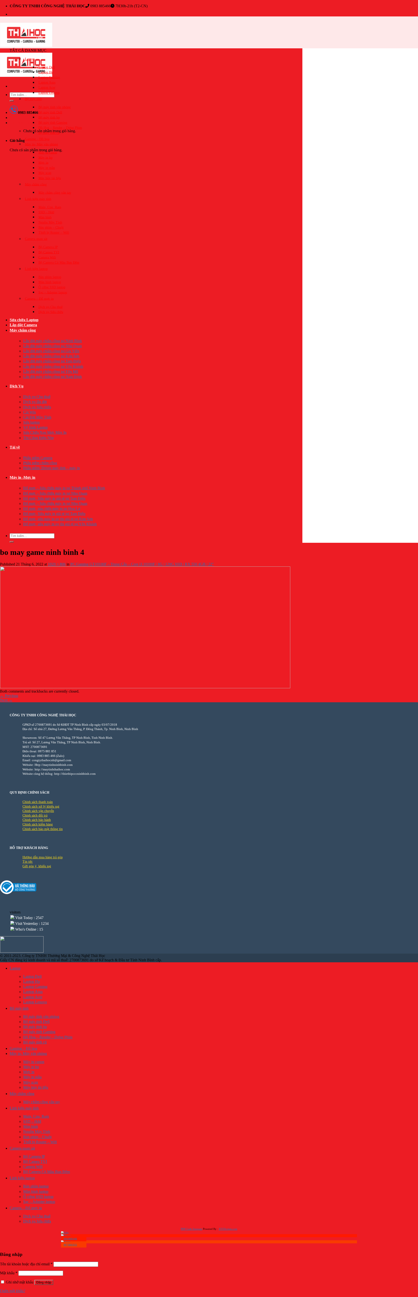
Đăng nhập (43, 1282)
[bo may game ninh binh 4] (145, 687)
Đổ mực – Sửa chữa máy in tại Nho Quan (55, 493)
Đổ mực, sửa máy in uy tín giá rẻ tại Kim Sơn (58, 519)
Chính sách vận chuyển (38, 811)
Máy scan (44, 173)
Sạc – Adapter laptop (52, 292)
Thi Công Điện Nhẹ (38, 438)
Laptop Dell (46, 67)
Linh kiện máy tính (38, 199)
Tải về (15, 447)
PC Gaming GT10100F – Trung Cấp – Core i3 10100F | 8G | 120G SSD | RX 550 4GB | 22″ (142, 564)
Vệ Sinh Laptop (35, 427)
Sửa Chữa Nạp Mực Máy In (45, 432)
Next (6, 700)
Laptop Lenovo (49, 92)
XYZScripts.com (228, 1228)
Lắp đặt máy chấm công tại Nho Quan (52, 346)
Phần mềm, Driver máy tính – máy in (51, 468)
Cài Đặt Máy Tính (37, 417)
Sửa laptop (31, 422)
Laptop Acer (46, 87)
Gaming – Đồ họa (37, 139)
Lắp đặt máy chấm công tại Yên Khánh (53, 366)
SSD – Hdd (46, 212)
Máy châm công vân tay (54, 192)
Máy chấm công (23, 330)
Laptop (30, 59)
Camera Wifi (47, 257)
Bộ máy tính (33, 99)
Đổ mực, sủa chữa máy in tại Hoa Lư (51, 509)
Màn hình (45, 217)
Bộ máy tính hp (49, 117)
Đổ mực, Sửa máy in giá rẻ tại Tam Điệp (54, 498)
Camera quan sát (36, 239)
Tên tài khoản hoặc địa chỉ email (26, 1264)
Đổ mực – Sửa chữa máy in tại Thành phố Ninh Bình (64, 488)
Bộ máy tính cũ (49, 133)
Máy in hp (45, 157)
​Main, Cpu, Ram (49, 207)
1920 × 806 (57, 564)
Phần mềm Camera (37, 458)
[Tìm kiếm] (12, 100)
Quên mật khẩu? (12, 1291)
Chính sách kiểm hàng (37, 824)
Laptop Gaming (49, 77)
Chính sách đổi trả (34, 815)
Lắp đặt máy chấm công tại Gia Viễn (51, 351)
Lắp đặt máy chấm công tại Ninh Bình (52, 341)
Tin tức (27, 861)
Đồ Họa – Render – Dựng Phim (60, 128)
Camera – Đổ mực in (39, 298)
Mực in (43, 162)
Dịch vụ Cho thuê (50, 307)
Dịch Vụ (16, 386)
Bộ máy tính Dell (50, 112)
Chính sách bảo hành (36, 820)
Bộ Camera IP (48, 247)
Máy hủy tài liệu (49, 178)
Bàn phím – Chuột (51, 227)
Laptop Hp (45, 72)
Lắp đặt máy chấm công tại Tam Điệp (52, 361)
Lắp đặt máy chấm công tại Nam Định (52, 377)
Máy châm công (36, 184)
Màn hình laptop (49, 282)
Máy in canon (47, 152)
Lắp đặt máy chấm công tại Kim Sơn (51, 356)
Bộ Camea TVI (48, 252)
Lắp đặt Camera (23, 325)
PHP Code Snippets (191, 1228)
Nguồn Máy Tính (50, 222)
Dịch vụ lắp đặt (35, 402)
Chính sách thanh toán (37, 802)
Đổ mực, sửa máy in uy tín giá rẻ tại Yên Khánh (60, 524)
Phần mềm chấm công (40, 463)
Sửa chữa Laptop (24, 320)
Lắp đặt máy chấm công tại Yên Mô (50, 372)
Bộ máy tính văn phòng (54, 107)
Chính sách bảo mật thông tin (42, 829)
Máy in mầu (46, 168)
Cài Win (29, 412)
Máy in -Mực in (22, 477)
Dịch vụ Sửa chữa (50, 312)
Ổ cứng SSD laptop (51, 287)
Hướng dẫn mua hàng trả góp (42, 857)
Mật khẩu (8, 1273)
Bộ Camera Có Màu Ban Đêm (58, 262)
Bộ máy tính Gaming (52, 122)
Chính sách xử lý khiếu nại (40, 806)
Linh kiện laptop (36, 269)
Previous (9, 696)
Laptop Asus (46, 82)
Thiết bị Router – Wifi (53, 232)
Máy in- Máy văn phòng (41, 144)
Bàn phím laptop (49, 277)
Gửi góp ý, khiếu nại (36, 866)
